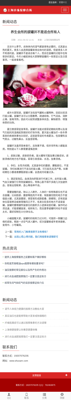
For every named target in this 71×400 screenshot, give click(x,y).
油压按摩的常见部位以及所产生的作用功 (25, 270)
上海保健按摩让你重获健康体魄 (21, 329)
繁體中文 (63, 2)
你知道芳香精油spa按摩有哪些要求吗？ (25, 263)
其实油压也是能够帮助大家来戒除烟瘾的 (25, 315)
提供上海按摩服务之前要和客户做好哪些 (25, 257)
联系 (26, 398)
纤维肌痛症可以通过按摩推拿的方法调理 (25, 322)
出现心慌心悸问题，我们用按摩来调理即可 (36, 236)
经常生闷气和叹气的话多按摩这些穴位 (24, 282)
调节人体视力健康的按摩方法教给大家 (24, 309)
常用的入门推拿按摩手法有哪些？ (31, 231)
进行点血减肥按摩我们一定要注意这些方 (25, 276)
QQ (9, 398)
